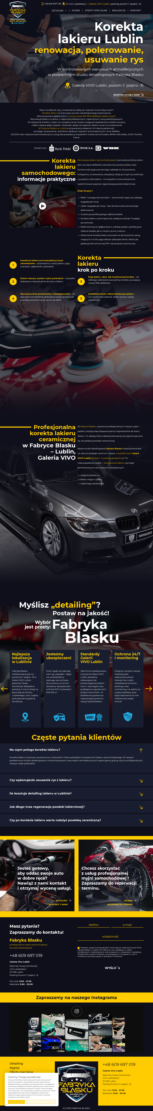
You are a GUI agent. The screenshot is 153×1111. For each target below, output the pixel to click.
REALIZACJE (119, 10)
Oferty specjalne (21, 1072)
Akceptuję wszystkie (16, 1102)
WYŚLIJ (110, 968)
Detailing (16, 1063)
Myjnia (14, 1068)
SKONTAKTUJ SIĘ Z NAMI (126, 95)
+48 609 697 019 (52, 4)
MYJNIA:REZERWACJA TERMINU (120, 902)
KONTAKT (135, 10)
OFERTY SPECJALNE (96, 10)
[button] (4, 688)
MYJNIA (76, 10)
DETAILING (58, 10)
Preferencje (50, 1102)
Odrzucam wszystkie (35, 1102)
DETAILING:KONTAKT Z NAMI (58, 902)
